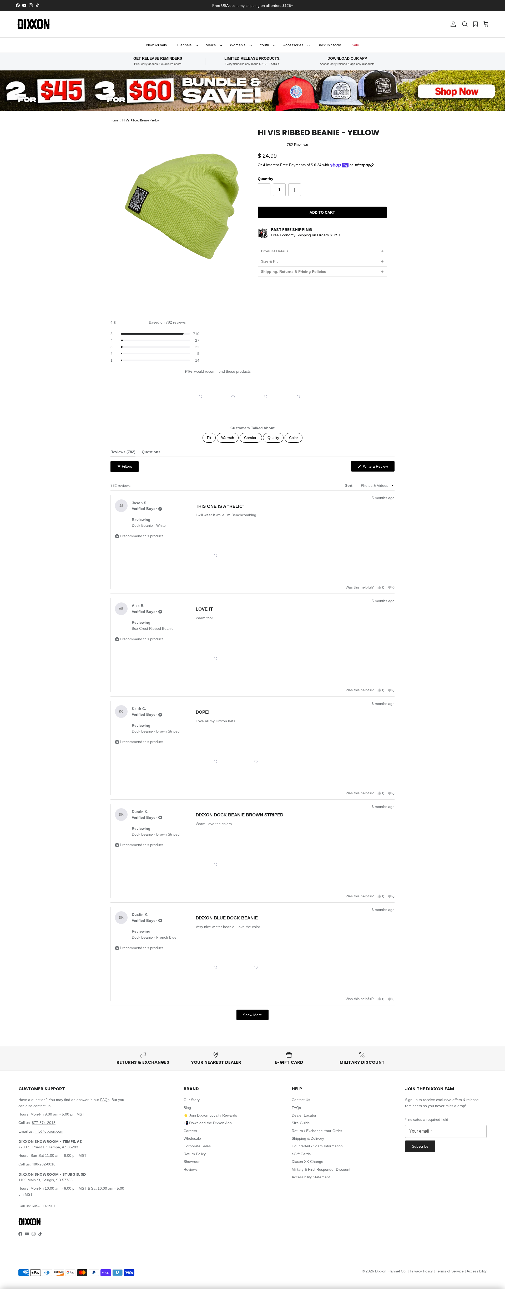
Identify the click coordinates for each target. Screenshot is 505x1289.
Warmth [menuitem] (227, 438)
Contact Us (301, 1100)
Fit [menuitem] (209, 438)
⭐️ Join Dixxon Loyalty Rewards (210, 1115)
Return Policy (195, 1154)
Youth (264, 45)
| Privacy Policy (421, 1271)
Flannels (184, 45)
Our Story (192, 1100)
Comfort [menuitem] (250, 438)
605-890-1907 (43, 1206)
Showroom (192, 1161)
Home (114, 120)
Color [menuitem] (293, 438)
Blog (187, 1108)
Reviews (191, 1169)
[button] (465, 24)
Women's (237, 45)
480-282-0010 (43, 1164)
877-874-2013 (43, 1123)
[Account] (452, 24)
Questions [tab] (151, 453)
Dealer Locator (304, 1115)
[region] (252, 396)
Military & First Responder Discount (321, 1169)
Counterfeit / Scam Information (317, 1146)
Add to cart (322, 212)
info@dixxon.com (49, 1131)
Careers (190, 1131)
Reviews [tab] (122, 453)
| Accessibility (476, 1271)
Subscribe (420, 1146)
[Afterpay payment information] (366, 165)
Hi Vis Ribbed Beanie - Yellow (140, 120)
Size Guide (301, 1123)
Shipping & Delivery (308, 1138)
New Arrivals (156, 45)
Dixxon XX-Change (307, 1161)
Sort (349, 485)
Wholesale (192, 1138)
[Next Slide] (316, 396)
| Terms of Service (449, 1271)
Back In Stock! (329, 45)
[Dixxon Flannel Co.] (33, 24)
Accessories (293, 45)
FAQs (104, 1100)
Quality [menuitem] (273, 438)
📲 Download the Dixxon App (208, 1123)
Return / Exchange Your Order (317, 1131)
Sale (355, 45)
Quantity (265, 179)
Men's (211, 45)
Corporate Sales (197, 1146)
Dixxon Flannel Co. (391, 1271)
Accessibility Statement (311, 1177)
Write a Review (378, 468)
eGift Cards (301, 1154)
